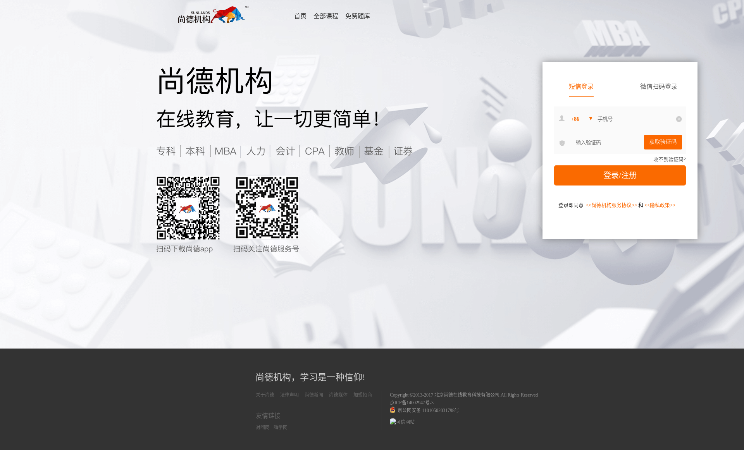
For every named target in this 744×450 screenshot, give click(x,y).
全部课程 (325, 16)
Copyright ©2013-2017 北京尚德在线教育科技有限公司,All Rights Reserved (464, 395)
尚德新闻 (314, 395)
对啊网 (263, 427)
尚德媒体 (338, 395)
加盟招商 (362, 395)
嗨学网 (281, 427)
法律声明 (289, 395)
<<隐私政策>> (659, 205)
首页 (300, 16)
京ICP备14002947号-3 (412, 402)
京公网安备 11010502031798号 (427, 410)
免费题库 (357, 16)
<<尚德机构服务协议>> (612, 205)
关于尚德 (265, 395)
